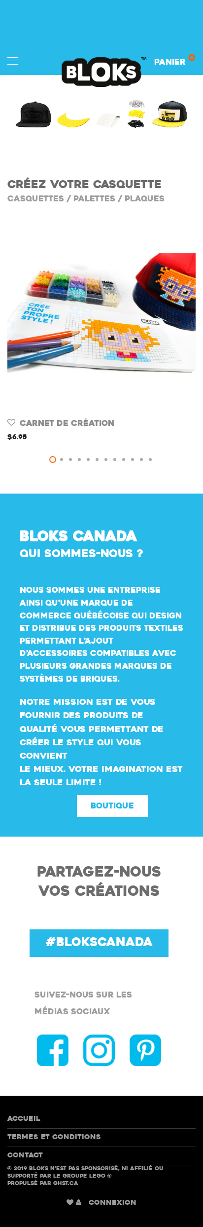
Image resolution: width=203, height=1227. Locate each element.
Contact (25, 1155)
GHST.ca (65, 1184)
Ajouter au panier (41, 437)
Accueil (23, 1119)
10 (132, 459)
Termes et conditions (54, 1137)
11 (141, 459)
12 (150, 459)
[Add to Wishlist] (12, 423)
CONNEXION (112, 1203)
